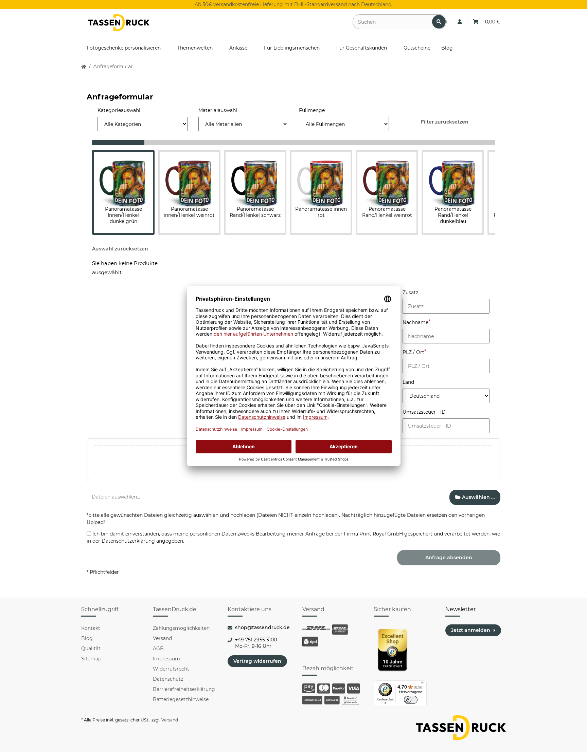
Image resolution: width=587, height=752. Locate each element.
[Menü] (423, 684)
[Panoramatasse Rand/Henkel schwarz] (255, 180)
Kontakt (90, 628)
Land (408, 382)
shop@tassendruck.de (262, 627)
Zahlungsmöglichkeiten (181, 628)
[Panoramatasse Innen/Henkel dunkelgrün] (123, 180)
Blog (87, 638)
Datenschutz (168, 679)
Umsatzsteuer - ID (424, 412)
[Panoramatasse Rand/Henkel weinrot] (386, 180)
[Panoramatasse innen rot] (321, 180)
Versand (162, 638)
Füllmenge (312, 110)
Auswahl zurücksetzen (120, 249)
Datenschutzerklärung (128, 541)
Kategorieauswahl (118, 110)
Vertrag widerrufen (257, 661)
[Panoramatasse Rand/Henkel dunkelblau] (452, 180)
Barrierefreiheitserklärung (184, 689)
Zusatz (410, 292)
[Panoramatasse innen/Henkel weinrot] (189, 180)
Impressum (166, 659)
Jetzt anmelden (470, 630)
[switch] (410, 700)
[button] (459, 21)
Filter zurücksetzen (444, 122)
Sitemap (91, 659)
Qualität (91, 648)
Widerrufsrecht (171, 669)
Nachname (415, 322)
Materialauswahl (217, 110)
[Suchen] (439, 22)
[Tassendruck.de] (118, 22)
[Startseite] (83, 66)
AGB (158, 648)
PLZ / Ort (413, 352)
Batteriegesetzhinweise (181, 699)
